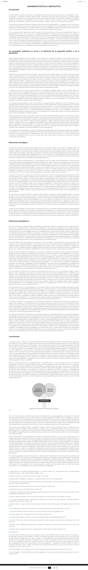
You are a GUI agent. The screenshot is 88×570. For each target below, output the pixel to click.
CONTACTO (80, 1)
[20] (10, 410)
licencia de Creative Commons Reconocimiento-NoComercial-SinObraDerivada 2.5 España (41, 567)
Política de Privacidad (68, 567)
